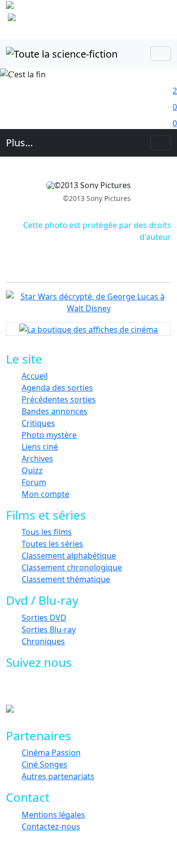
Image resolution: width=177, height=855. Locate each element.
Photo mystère (49, 434)
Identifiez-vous (151, 27)
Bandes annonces (55, 411)
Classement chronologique (72, 567)
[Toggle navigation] (160, 53)
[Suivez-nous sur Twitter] (53, 690)
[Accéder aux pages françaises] (58, 7)
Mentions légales (53, 814)
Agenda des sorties (57, 387)
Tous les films (47, 531)
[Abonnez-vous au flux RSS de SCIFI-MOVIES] (97, 690)
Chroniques (43, 641)
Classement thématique (66, 579)
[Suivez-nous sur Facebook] (31, 690)
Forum (34, 482)
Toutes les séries (52, 543)
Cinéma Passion (51, 752)
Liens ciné (40, 446)
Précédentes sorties (59, 399)
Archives (37, 458)
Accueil (35, 375)
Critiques (38, 423)
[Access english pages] (43, 19)
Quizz (32, 470)
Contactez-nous (51, 826)
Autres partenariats (58, 776)
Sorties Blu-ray (49, 629)
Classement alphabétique (69, 555)
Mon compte (45, 494)
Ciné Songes (44, 764)
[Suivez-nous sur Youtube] (75, 690)
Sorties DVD (44, 617)
